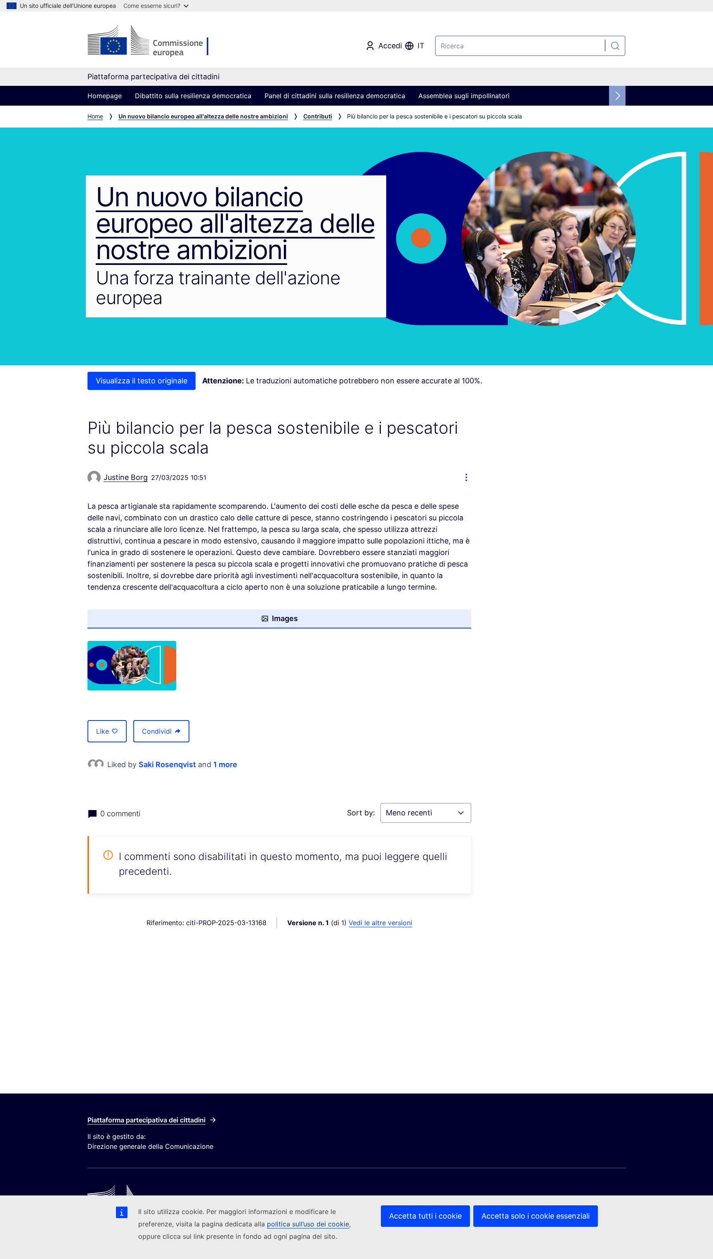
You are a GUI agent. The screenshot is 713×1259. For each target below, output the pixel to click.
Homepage (104, 96)
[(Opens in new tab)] (131, 666)
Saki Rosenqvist (167, 764)
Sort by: (362, 812)
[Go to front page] (153, 41)
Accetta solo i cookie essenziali (536, 1216)
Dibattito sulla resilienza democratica (193, 96)
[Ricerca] (615, 46)
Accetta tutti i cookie (425, 1216)
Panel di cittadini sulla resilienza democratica (334, 96)
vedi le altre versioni (380, 923)
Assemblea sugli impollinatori (464, 96)
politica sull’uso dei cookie (308, 1224)
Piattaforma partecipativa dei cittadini (146, 1120)
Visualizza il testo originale (141, 380)
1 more (225, 764)
